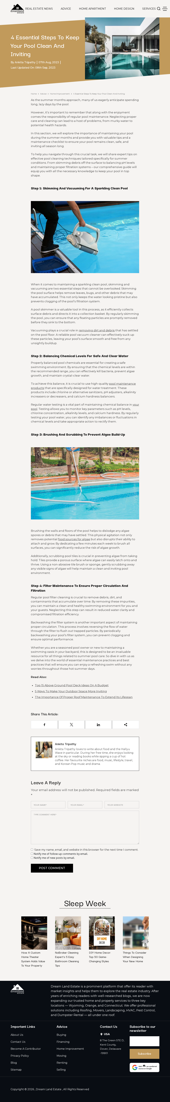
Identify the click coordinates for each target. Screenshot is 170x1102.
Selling (61, 1069)
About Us (17, 1034)
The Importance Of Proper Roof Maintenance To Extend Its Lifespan (84, 697)
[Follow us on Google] (144, 1067)
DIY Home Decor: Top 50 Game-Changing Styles (100, 956)
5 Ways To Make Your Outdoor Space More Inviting (71, 691)
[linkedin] (98, 725)
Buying (61, 1034)
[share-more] (125, 725)
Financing (63, 1041)
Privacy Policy (20, 1055)
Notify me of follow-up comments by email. (61, 854)
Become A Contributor (26, 1048)
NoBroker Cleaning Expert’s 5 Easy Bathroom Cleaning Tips (67, 959)
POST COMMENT (52, 868)
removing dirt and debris (97, 330)
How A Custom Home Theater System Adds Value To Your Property (33, 959)
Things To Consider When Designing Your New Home (134, 956)
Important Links (23, 1026)
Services (149, 8)
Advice (66, 8)
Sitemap (16, 1069)
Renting (62, 1062)
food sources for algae (74, 539)
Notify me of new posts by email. (54, 858)
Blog (14, 1062)
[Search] (159, 8)
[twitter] (71, 725)
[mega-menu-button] (165, 9)
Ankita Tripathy (65, 743)
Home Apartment (92, 8)
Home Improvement (60, 93)
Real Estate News (39, 8)
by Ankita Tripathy (23, 62)
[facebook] (44, 725)
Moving (61, 1055)
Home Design (124, 8)
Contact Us (18, 1041)
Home (34, 93)
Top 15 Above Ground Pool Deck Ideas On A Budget (72, 685)
